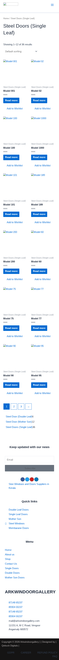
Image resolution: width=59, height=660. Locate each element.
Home (6, 18)
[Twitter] (27, 479)
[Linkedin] (36, 479)
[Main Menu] (52, 4)
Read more (11, 100)
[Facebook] (22, 479)
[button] (13, 109)
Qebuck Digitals (10, 645)
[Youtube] (32, 479)
